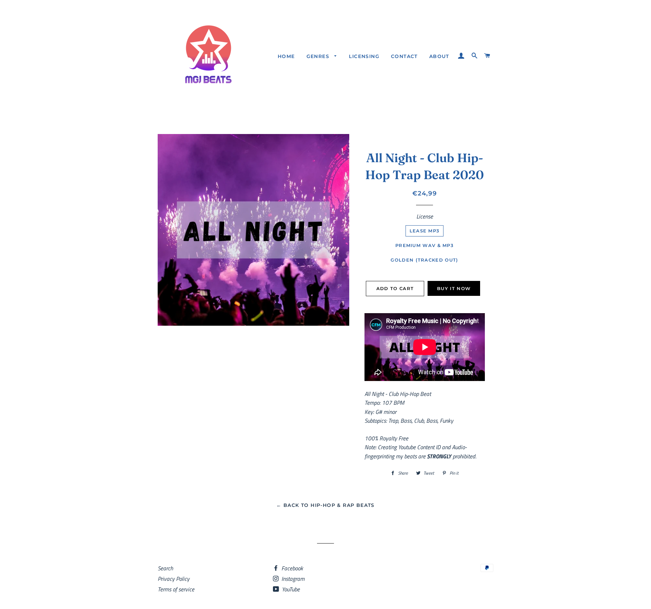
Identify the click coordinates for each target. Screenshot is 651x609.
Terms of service (176, 589)
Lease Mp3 (425, 230)
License (424, 216)
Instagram (292, 578)
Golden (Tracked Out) (424, 260)
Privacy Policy (174, 578)
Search (165, 568)
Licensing (364, 56)
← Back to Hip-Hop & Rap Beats (325, 505)
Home (286, 56)
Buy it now (454, 288)
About (439, 56)
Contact (404, 56)
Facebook (291, 568)
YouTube (290, 589)
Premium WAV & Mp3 (424, 245)
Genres (319, 56)
